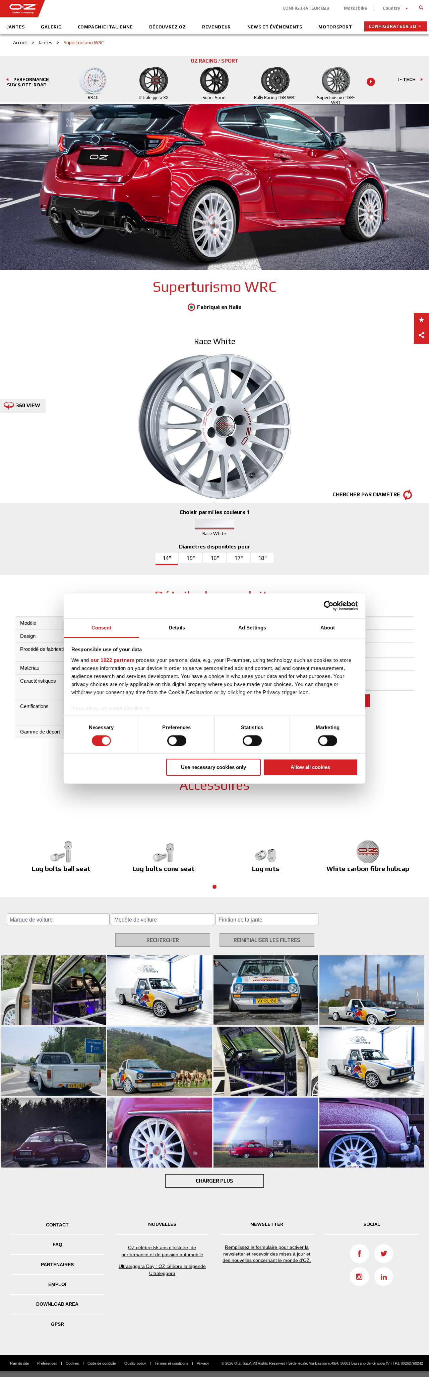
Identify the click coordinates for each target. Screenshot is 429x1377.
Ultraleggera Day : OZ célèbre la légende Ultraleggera (162, 1270)
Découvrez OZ (167, 26)
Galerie (51, 26)
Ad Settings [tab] (252, 627)
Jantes (16, 26)
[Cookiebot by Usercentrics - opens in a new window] (328, 606)
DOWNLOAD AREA (57, 1304)
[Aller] (421, 6)
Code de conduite (101, 1363)
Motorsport (335, 26)
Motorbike (355, 8)
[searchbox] (59, 920)
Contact (57, 1224)
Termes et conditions (171, 1363)
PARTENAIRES (57, 1264)
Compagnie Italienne (105, 26)
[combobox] (58, 919)
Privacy (203, 1363)
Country (391, 8)
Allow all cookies (310, 767)
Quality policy (135, 1363)
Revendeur (216, 26)
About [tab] (327, 627)
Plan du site (19, 1363)
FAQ (57, 1244)
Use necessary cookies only (213, 767)
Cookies (72, 1363)
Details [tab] (177, 627)
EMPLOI (57, 1284)
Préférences (47, 1363)
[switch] (176, 740)
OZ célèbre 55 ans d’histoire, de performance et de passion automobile (162, 1251)
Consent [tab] (101, 627)
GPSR (57, 1324)
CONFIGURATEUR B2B (306, 8)
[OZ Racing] (107, 8)
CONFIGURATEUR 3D (393, 26)
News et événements (274, 26)
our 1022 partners (112, 660)
